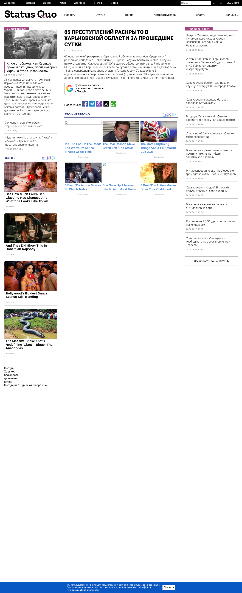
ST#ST (98, 2)
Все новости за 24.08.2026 (211, 261)
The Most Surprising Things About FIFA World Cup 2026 (158, 148)
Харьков (9, 2)
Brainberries (83, 157)
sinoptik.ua (40, 385)
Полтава (29, 2)
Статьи (100, 14)
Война (129, 14)
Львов (47, 2)
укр (229, 2)
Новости (69, 14)
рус (236, 2)
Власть (200, 14)
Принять (169, 587)
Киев (63, 2)
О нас (114, 2)
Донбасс (79, 2)
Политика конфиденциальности (83, 590)
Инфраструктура (164, 14)
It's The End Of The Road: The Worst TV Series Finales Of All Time (83, 148)
